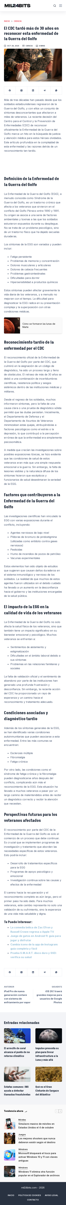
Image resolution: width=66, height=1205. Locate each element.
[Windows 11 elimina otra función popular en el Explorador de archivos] (9, 1171)
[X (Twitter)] (21, 90)
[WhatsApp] (56, 90)
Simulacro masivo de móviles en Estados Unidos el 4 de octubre (36, 1125)
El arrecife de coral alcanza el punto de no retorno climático (17, 1052)
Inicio (11, 1195)
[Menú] (60, 5)
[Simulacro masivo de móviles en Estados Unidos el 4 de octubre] (9, 1123)
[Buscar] (55, 5)
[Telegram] (44, 90)
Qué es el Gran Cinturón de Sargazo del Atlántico (47, 1090)
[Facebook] (10, 90)
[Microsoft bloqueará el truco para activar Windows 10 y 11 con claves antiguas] (9, 1155)
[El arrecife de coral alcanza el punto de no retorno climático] (17, 1035)
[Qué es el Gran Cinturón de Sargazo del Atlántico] (48, 1074)
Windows (23, 1149)
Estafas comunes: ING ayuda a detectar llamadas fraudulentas (17, 1090)
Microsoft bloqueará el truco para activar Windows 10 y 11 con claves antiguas (38, 1157)
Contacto (33, 1200)
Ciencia (29, 46)
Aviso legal (51, 1195)
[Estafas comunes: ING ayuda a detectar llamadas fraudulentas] (17, 1074)
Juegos (22, 1134)
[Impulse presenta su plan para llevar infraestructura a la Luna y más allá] (48, 1035)
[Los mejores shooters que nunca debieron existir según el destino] (9, 1138)
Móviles (22, 1119)
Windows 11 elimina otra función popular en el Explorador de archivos (39, 1173)
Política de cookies (29, 1195)
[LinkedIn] (33, 90)
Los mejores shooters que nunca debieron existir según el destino (36, 1140)
